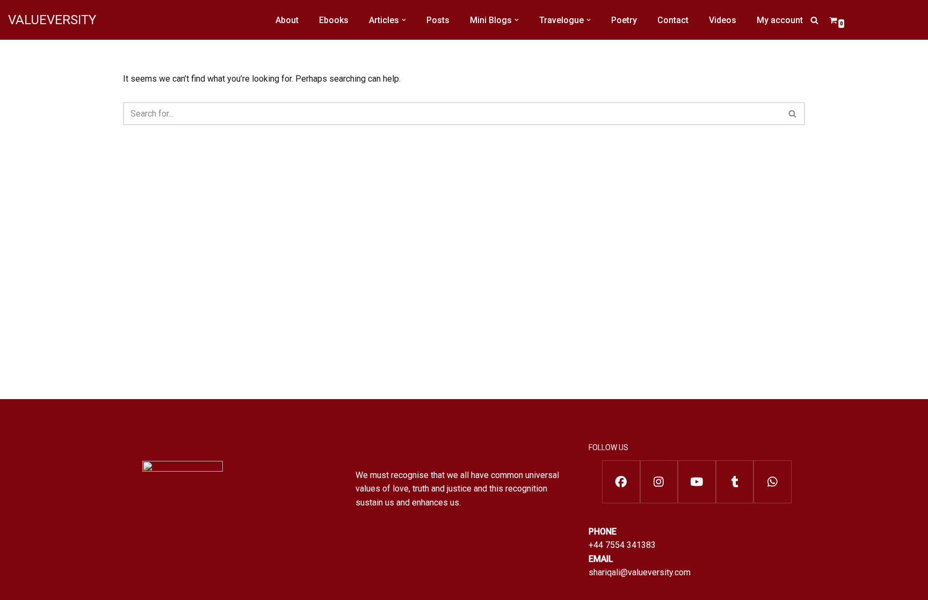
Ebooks (334, 20)
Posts (438, 20)
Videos (722, 20)
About (287, 20)
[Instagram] (659, 481)
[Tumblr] (735, 481)
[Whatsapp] (772, 481)
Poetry (624, 20)
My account (780, 20)
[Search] (814, 20)
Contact (672, 20)
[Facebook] (621, 481)
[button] (404, 20)
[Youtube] (697, 481)
